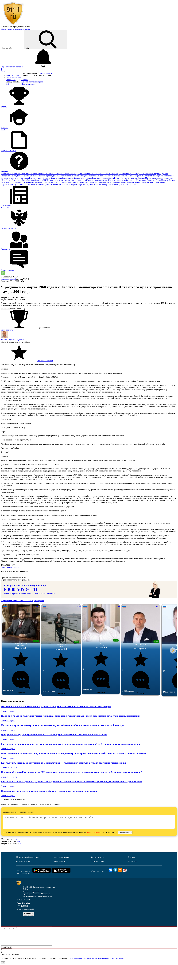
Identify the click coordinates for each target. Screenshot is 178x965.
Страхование (159, 182)
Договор (20, 176)
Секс (95, 182)
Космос (105, 178)
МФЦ (44, 180)
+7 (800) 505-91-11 (23, 900)
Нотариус (120, 180)
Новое (10, 80)
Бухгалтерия (116, 174)
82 (17, 839)
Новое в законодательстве (97, 180)
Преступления (36, 182)
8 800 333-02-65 (93, 832)
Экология (97, 184)
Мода (23, 180)
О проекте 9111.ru (97, 861)
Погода (172, 180)
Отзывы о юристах (23, 861)
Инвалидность (157, 176)
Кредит (117, 178)
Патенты (165, 180)
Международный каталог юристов (28, 857)
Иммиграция (145, 176)
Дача (14, 176)
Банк (91, 174)
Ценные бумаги (79, 184)
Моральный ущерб (34, 180)
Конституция (68, 178)
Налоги (50, 180)
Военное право (127, 174)
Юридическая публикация (128, 184)
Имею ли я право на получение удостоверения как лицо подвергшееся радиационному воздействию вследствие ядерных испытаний (70, 716)
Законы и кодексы (97, 857)
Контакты (131, 857)
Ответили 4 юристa (9, 767)
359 (18, 841)
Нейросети (81, 180)
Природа (46, 182)
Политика (5, 182)
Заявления (116, 176)
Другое (49, 176)
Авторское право (38, 174)
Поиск (30, 601)
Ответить (5, 309)
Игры (137, 176)
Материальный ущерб (154, 178)
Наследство (59, 180)
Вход (3, 71)
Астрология (84, 174)
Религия (71, 182)
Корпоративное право (83, 178)
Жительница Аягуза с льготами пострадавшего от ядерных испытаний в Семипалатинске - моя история (56, 706)
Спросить (21, 692)
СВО (91, 182)
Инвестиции (169, 176)
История (46, 178)
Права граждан (23, 182)
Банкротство (99, 174)
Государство (163, 174)
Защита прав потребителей (100, 176)
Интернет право (36, 178)
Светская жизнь (82, 182)
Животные (69, 176)
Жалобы (60, 176)
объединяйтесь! (24, 27)
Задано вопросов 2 (8, 279)
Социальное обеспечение (122, 182)
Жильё (76, 176)
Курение (141, 178)
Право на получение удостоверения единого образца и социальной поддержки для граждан (49, 791)
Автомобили (6, 174)
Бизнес (107, 174)
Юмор (114, 184)
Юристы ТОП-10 (13, 75)
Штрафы (89, 184)
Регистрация (39, 601)
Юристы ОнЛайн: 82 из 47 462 (14, 601)
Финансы (68, 184)
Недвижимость (70, 180)
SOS (7, 84)
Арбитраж (67, 174)
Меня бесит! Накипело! (11, 180)
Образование (141, 180)
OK (3, 963)
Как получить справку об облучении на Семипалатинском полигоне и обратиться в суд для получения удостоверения (63, 763)
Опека (158, 180)
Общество (151, 180)
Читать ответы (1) (17, 309)
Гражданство (6, 176)
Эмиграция (107, 184)
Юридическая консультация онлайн (15, 29)
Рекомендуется (7, 330)
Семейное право (105, 182)
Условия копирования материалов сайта (37, 897)
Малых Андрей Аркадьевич (12, 340)
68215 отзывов (45, 361)
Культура (134, 178)
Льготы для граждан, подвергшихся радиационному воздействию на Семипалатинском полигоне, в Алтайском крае (62, 725)
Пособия (13, 182)
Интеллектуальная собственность (15, 178)
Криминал (125, 178)
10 (20, 843)
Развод (65, 182)
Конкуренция (56, 178)
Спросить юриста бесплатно (13, 67)
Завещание (84, 176)
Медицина (168, 178)
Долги (27, 176)
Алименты (50, 174)
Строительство (7, 184)
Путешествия (56, 182)
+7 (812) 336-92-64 (23, 906)
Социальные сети (140, 182)
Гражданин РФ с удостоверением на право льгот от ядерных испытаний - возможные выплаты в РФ (54, 734)
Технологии (30, 184)
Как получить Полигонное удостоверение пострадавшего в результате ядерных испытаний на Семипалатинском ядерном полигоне (70, 744)
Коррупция (97, 178)
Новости (112, 180)
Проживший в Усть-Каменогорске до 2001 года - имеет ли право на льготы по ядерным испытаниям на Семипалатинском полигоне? (71, 772)
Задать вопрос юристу (10, 567)
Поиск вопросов (60, 861)
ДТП (54, 176)
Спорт (151, 182)
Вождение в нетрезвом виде (146, 174)
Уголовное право (56, 184)
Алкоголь (59, 174)
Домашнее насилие (38, 176)
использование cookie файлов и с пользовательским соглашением (97, 958)
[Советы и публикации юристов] (13, 24)
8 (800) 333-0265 (46, 73)
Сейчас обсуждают (13, 77)
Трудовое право (42, 184)
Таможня (21, 184)
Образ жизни (129, 180)
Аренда (75, 174)
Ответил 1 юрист (8, 711)
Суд (15, 184)
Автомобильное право (21, 174)
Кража (111, 178)
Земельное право (128, 176)
